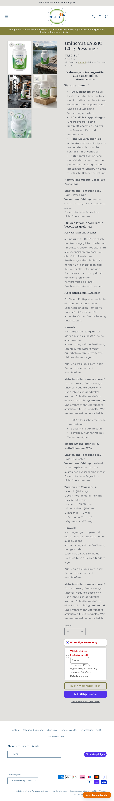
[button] (6, 16)
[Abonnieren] (57, 754)
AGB (98, 730)
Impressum (86, 730)
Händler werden (68, 730)
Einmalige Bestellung (83, 642)
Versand (82, 62)
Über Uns (51, 730)
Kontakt (15, 730)
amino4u (27, 791)
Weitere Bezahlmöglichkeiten (85, 701)
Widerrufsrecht (56, 736)
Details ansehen (79, 676)
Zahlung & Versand (33, 730)
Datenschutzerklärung (80, 791)
